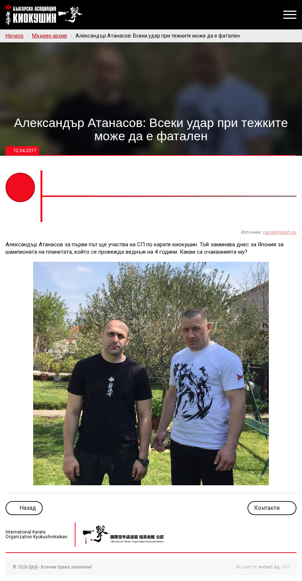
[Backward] (10, 213)
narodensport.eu (279, 232)
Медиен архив (49, 36)
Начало (15, 36)
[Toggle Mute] (30, 213)
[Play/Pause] (20, 187)
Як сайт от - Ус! (262, 567)
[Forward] (20, 213)
